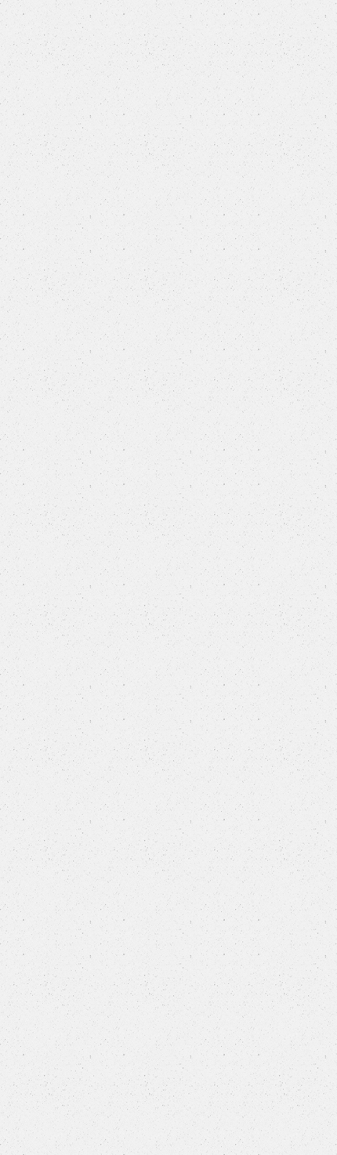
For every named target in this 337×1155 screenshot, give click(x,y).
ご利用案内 (167, 1049)
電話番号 (44, 473)
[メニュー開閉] (313, 48)
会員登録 (86, 14)
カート (251, 14)
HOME (23, 124)
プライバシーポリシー (168, 1016)
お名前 (39, 287)
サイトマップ (168, 982)
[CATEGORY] (25, 46)
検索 (317, 90)
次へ (167, 905)
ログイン (168, 14)
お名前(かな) (44, 389)
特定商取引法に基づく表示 (168, 1083)
